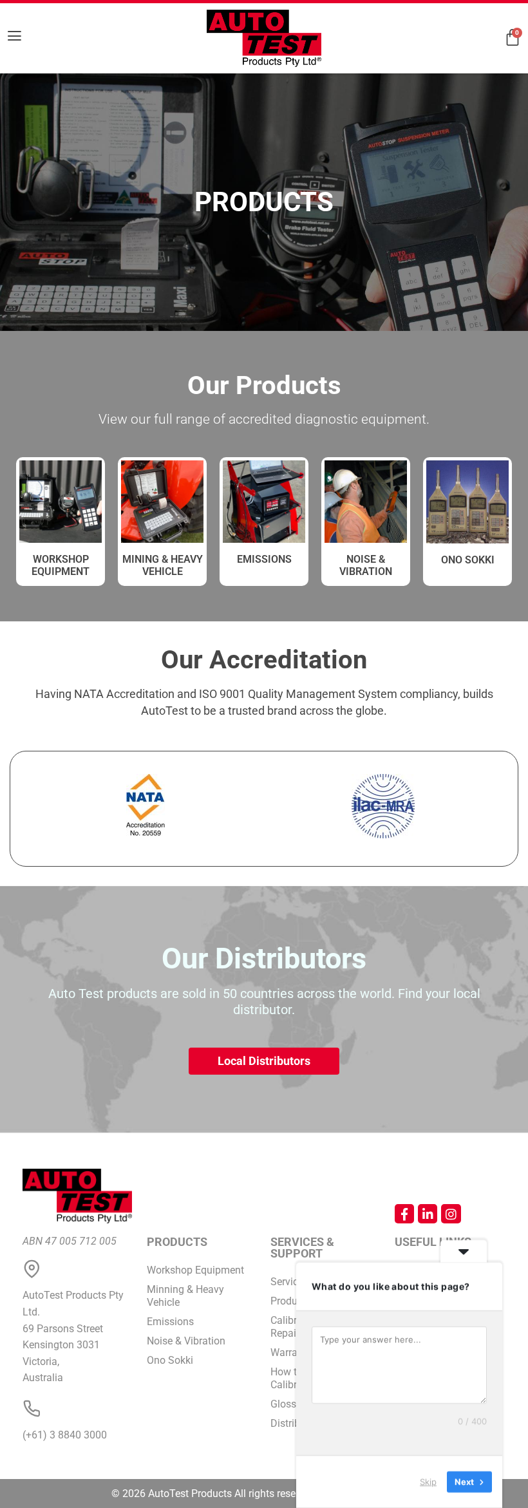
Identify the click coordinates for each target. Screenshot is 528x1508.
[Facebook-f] (404, 1213)
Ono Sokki (468, 560)
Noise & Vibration (365, 565)
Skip (428, 1481)
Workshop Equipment (195, 1270)
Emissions (264, 559)
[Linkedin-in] (427, 1213)
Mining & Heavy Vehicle (162, 565)
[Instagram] (450, 1213)
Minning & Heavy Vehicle (185, 1295)
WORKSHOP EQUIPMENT (61, 565)
